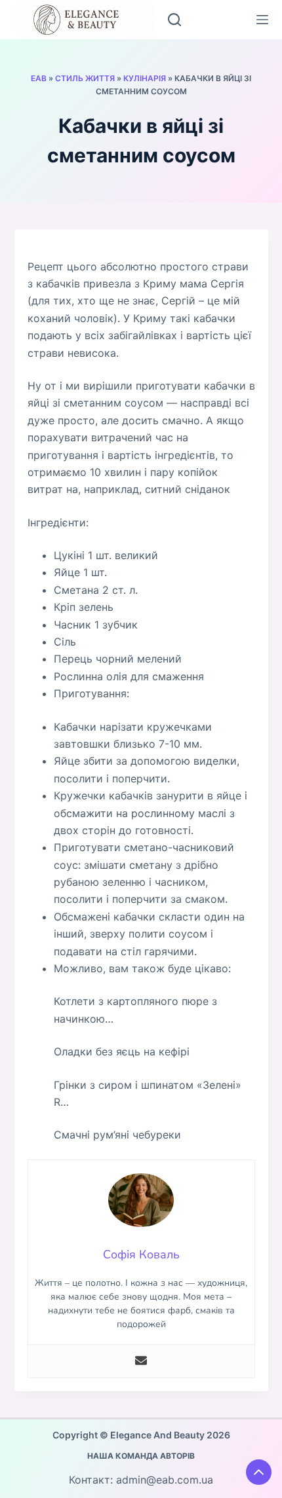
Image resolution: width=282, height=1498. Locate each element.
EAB (39, 78)
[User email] (141, 1361)
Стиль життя (85, 78)
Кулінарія (144, 78)
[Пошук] (174, 19)
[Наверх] (259, 1472)
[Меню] (262, 20)
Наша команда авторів (141, 1456)
